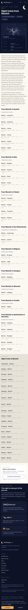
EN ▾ (21, 2)
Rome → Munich (5, 431)
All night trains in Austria (7, 112)
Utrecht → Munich (6, 437)
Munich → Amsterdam (7, 233)
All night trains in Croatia (7, 303)
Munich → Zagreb (6, 306)
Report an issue (5, 570)
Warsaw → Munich (6, 452)
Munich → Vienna (6, 128)
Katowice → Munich (7, 410)
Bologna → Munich (6, 369)
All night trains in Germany (8, 319)
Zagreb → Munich (6, 458)
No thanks (20, 607)
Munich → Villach (6, 148)
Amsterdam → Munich (7, 364)
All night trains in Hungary (7, 273)
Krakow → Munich (6, 416)
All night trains (4, 556)
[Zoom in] (25, 25)
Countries (3, 563)
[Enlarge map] (25, 30)
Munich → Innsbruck (7, 115)
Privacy (3, 582)
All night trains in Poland (7, 195)
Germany (16, 6)
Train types (3, 565)
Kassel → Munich (6, 404)
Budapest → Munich (7, 379)
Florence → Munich (6, 386)
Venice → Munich (6, 442)
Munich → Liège (5, 261)
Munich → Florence (6, 170)
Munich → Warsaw (6, 217)
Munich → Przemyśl (7, 211)
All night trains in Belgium (7, 251)
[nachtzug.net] (6, 2)
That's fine (7, 607)
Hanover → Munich (6, 397)
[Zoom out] (25, 27)
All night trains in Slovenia (7, 289)
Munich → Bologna (6, 163)
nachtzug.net (4, 6)
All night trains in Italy (7, 160)
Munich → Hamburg (6, 323)
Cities (11, 6)
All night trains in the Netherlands (9, 230)
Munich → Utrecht (6, 239)
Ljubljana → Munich (6, 421)
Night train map (4, 558)
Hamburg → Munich (6, 391)
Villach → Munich (6, 447)
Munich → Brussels (6, 255)
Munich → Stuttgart (6, 336)
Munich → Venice (6, 183)
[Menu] (25, 2)
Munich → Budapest (7, 277)
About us (3, 568)
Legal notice (4, 579)
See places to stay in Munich (14, 476)
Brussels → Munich (6, 374)
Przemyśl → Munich (7, 426)
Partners (3, 572)
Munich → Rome (5, 176)
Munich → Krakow (6, 204)
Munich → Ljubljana (6, 292)
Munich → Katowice (7, 198)
